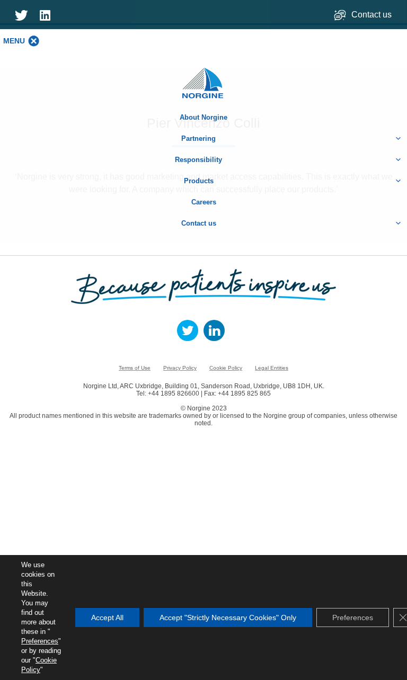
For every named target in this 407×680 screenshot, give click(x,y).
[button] (14, 41)
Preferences (39, 641)
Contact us (372, 14)
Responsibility (198, 160)
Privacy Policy (180, 368)
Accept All (107, 617)
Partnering (198, 138)
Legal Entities (271, 368)
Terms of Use (135, 368)
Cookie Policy (225, 368)
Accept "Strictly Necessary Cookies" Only (228, 617)
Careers (203, 202)
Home (203, 78)
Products (199, 181)
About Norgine (203, 117)
